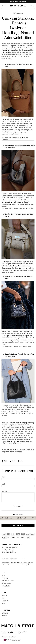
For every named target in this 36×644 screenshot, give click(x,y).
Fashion (15, 13)
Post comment (18, 506)
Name (3, 477)
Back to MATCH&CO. (19, 514)
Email (3, 484)
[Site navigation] (3, 5)
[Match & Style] (18, 5)
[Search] (5, 6)
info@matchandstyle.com (9, 547)
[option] (18, 1)
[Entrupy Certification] (22, 632)
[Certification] (8, 632)
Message (4, 491)
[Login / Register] (31, 6)
